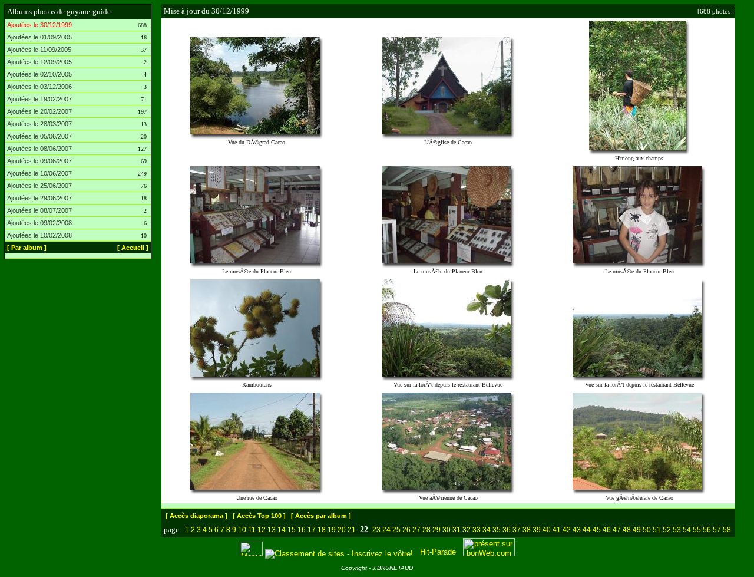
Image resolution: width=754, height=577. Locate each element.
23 (376, 530)
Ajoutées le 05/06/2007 (39, 136)
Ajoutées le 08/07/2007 (39, 210)
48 (627, 530)
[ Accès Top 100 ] (259, 515)
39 (537, 530)
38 (526, 530)
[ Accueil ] (132, 247)
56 (707, 530)
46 (607, 530)
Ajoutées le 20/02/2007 (39, 111)
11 (252, 530)
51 (657, 530)
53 (677, 530)
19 (332, 530)
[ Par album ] (27, 247)
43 (577, 530)
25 (396, 530)
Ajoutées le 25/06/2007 (39, 185)
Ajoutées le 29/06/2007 (39, 198)
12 (261, 530)
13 (271, 530)
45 (597, 530)
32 (466, 530)
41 (557, 530)
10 (242, 530)
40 (547, 530)
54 (687, 530)
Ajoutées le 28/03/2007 (39, 123)
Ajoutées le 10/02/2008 (39, 235)
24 (386, 530)
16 (301, 530)
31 (456, 530)
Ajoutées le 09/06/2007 (39, 160)
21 (352, 530)
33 (476, 530)
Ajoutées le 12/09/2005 (39, 61)
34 (486, 530)
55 (697, 530)
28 (426, 530)
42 (567, 530)
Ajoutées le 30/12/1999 (39, 24)
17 (311, 530)
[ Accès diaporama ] (196, 515)
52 (667, 530)
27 (416, 530)
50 (647, 530)
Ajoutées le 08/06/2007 (39, 148)
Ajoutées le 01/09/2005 (39, 37)
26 (406, 530)
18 (322, 530)
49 (637, 530)
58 (727, 530)
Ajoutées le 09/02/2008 (39, 222)
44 (587, 530)
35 (496, 530)
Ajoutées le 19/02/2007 (39, 99)
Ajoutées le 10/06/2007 (39, 173)
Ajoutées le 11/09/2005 (39, 49)
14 (281, 530)
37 (516, 530)
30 (446, 530)
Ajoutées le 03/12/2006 (39, 86)
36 (506, 530)
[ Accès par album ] (321, 515)
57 (717, 530)
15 (291, 530)
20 (342, 530)
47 (617, 530)
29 (436, 530)
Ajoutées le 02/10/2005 (39, 74)
